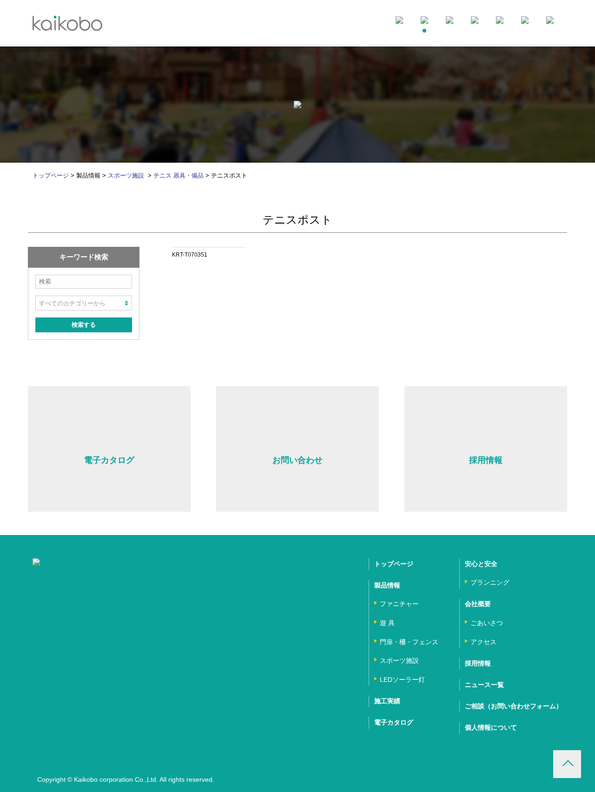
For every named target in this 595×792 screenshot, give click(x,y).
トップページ (51, 175)
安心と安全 (481, 564)
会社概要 (478, 603)
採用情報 (478, 663)
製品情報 (387, 585)
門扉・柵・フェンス (409, 642)
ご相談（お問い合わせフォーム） (513, 706)
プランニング (489, 582)
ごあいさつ (486, 623)
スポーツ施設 (127, 175)
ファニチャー (399, 603)
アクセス (483, 642)
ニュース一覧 (484, 684)
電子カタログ (393, 722)
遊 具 (387, 623)
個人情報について (491, 727)
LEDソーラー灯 (402, 679)
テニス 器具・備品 (178, 175)
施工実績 (387, 701)
